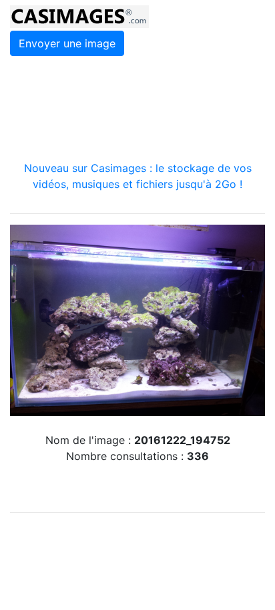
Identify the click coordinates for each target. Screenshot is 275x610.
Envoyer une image (67, 43)
